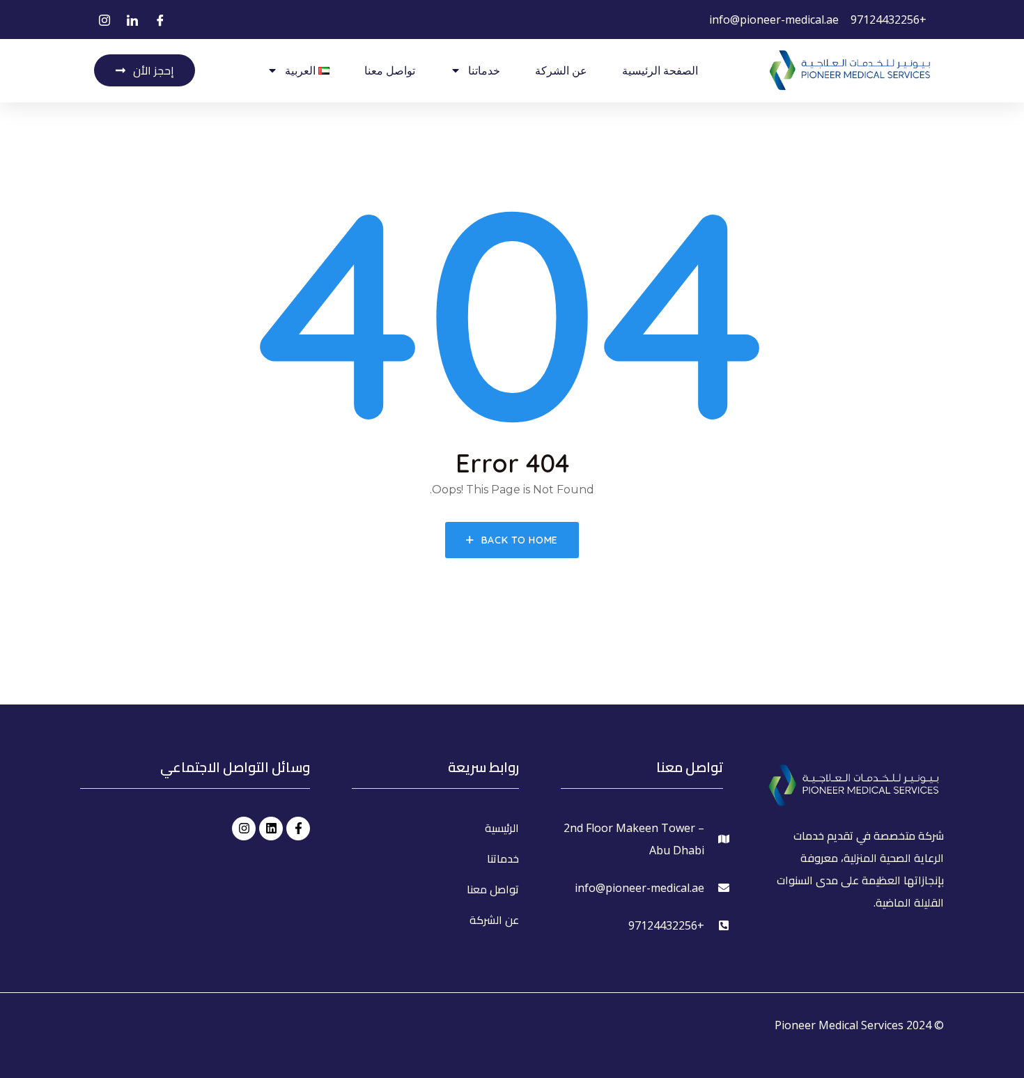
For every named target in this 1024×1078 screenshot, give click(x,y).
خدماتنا (484, 70)
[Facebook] (160, 20)
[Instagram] (104, 20)
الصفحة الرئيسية (660, 70)
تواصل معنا (389, 70)
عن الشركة (561, 70)
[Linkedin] (271, 828)
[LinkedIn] (132, 20)
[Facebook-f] (298, 828)
